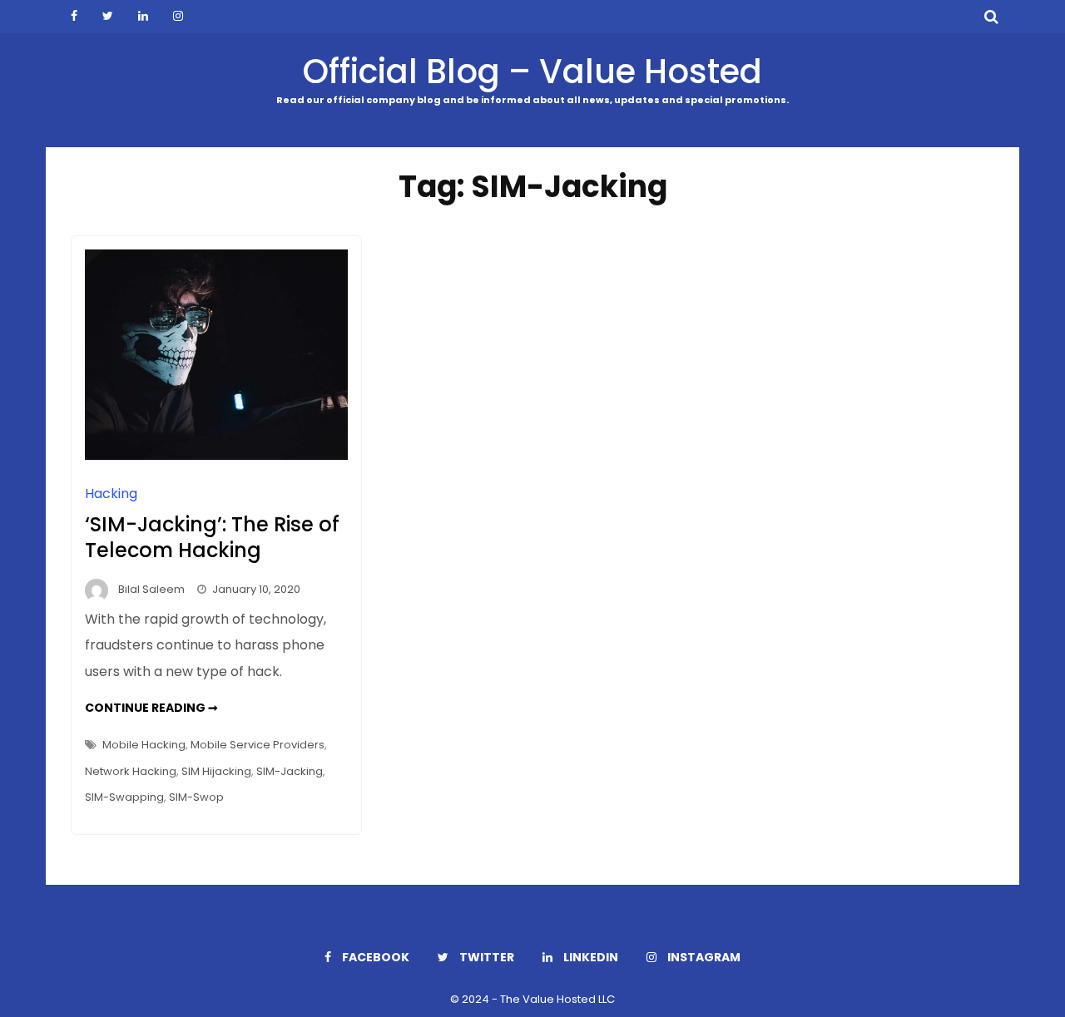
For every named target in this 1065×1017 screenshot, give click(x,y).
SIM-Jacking (289, 771)
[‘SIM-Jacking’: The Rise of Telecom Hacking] (216, 455)
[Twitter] (108, 16)
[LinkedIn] (143, 16)
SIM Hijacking (216, 771)
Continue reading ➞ (151, 707)
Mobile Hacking (144, 745)
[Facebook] (74, 16)
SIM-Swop (196, 797)
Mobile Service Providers (257, 745)
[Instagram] (178, 16)
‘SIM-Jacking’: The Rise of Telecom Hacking (212, 537)
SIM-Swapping (124, 797)
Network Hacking (130, 771)
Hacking (111, 493)
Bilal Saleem (151, 589)
